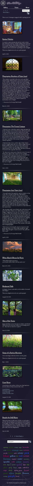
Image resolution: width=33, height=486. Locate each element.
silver (10, 470)
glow (5, 467)
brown (15, 467)
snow (9, 450)
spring (5, 447)
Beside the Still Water (10, 418)
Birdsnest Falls (7, 286)
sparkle (6, 461)
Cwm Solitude (6, 389)
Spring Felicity (7, 39)
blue (6, 456)
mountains (26, 459)
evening (5, 476)
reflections (26, 467)
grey (10, 467)
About (27, 7)
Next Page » (6, 12)
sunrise (14, 464)
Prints (16, 7)
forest (17, 476)
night (19, 467)
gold (19, 464)
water (19, 459)
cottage (16, 447)
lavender (26, 447)
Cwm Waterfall (6, 392)
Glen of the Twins (8, 321)
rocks (4, 450)
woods (5, 453)
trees (26, 461)
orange (15, 450)
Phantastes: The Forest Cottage (13, 126)
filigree (9, 464)
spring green (18, 470)
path (15, 453)
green (11, 447)
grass (5, 473)
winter (20, 453)
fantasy (7, 458)
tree (4, 465)
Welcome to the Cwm (8, 390)
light (24, 464)
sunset (21, 450)
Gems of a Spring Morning (12, 353)
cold (13, 462)
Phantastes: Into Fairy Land (12, 190)
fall (28, 465)
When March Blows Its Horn (13, 258)
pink (26, 452)
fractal (26, 470)
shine (11, 473)
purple (11, 476)
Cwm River (6, 382)
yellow (13, 456)
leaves (10, 453)
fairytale (18, 473)
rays (5, 470)
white (18, 461)
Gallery (5, 7)
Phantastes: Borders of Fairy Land (14, 76)
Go (30, 441)
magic (20, 447)
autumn (26, 450)
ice (17, 456)
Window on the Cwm (7, 393)
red (20, 455)
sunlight (26, 456)
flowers (25, 473)
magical (14, 459)
